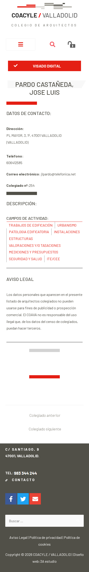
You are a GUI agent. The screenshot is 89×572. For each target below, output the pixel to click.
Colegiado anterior (44, 415)
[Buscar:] (44, 521)
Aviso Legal (18, 537)
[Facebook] (11, 499)
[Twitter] (23, 499)
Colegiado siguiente (45, 429)
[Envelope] (35, 499)
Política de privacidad (45, 537)
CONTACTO (22, 479)
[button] (44, 66)
